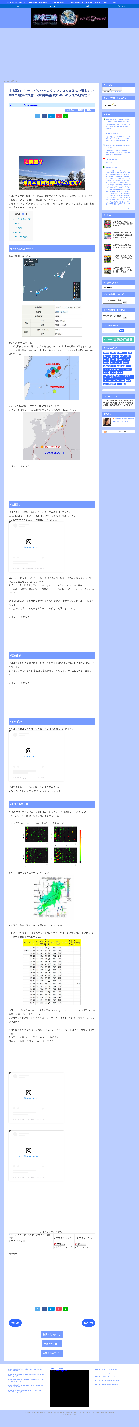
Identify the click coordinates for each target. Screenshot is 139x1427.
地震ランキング (81, 1247)
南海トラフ (115, 356)
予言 (105, 356)
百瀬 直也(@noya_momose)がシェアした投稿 (28, 568)
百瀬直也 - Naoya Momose (124, 418)
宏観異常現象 (121, 380)
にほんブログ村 (17, 1241)
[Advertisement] (61, 44)
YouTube (128, 369)
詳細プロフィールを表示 (121, 421)
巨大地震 (126, 359)
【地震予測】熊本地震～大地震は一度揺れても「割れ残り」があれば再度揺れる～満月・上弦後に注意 (122, 258)
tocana (129, 366)
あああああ (109, 162)
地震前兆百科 (112, 384)
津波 (112, 362)
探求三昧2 (89, 2)
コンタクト (106, 2)
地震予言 (106, 359)
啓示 (124, 384)
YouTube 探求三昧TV (112, 159)
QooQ (74, 1414)
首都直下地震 (108, 366)
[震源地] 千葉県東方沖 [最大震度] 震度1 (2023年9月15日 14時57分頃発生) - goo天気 (25, 1380)
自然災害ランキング (63, 1247)
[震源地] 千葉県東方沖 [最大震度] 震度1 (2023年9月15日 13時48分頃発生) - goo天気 (25, 1385)
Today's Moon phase (58, 1371)
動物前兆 (106, 362)
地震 (129, 353)
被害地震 (106, 372)
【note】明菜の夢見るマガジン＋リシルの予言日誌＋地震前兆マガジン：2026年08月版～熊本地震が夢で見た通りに (123, 223)
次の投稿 (15, 1323)
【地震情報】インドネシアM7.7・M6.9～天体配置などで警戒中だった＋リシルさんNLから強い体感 (122, 246)
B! (51, 116)
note (125, 353)
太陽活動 (113, 372)
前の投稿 (88, 1323)
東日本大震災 (121, 366)
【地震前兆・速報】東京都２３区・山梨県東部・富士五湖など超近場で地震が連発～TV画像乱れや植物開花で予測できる (122, 235)
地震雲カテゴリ (52, 1344)
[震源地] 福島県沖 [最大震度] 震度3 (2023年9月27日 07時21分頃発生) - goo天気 (26, 1369)
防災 (116, 362)
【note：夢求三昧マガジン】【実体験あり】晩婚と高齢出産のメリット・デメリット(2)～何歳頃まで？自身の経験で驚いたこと (118, 152)
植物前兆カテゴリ (52, 1334)
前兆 (105, 384)
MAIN (17, 6)
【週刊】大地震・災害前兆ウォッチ (114, 369)
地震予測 (113, 353)
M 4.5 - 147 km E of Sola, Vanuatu (105, 1373)
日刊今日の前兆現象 (109, 380)
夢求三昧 (97, 2)
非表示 (23, 214)
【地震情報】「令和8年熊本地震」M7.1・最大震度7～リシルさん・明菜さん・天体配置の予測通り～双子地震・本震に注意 (123, 270)
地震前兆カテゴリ (52, 1353)
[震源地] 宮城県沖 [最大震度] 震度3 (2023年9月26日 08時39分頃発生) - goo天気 (26, 1375)
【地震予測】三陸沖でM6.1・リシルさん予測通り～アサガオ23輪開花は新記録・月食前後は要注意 (118, 126)
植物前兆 (70, 110)
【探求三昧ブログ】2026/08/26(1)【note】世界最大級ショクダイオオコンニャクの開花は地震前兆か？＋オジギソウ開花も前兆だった (118, 138)
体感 (109, 356)
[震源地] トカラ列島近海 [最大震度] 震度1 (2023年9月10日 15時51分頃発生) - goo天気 (25, 1391)
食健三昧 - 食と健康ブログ (113, 167)
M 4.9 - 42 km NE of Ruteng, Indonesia (106, 1384)
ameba (119, 384)
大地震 (86, 6)
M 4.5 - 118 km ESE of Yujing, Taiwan (106, 1369)
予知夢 (129, 356)
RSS (114, 2)
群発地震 (119, 372)
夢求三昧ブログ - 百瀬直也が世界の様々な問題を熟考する (118, 146)
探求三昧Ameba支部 (77, 2)
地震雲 (80, 110)
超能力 (128, 380)
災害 (114, 366)
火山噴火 (122, 356)
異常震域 (125, 362)
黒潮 (120, 362)
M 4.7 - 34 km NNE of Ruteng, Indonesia (107, 1377)
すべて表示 (131, 208)
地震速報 (119, 359)
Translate (118, 91)
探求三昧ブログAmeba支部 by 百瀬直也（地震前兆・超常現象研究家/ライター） (117, 120)
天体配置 (113, 359)
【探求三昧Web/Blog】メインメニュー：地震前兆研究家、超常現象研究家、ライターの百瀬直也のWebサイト (36, 2)
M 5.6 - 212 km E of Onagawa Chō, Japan (107, 1380)
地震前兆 (90, 110)
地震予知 (119, 353)
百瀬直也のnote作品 (112, 133)
